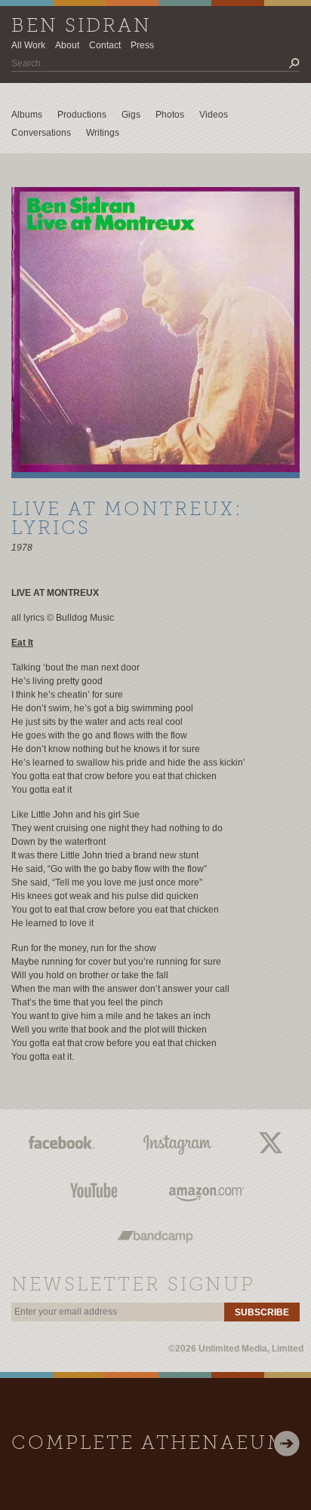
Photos (170, 114)
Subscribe (262, 1312)
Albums (26, 114)
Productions (81, 114)
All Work (28, 45)
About (67, 45)
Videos (213, 114)
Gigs (131, 114)
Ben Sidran (81, 26)
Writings (102, 132)
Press (142, 45)
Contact (105, 45)
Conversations (41, 132)
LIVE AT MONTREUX (55, 593)
